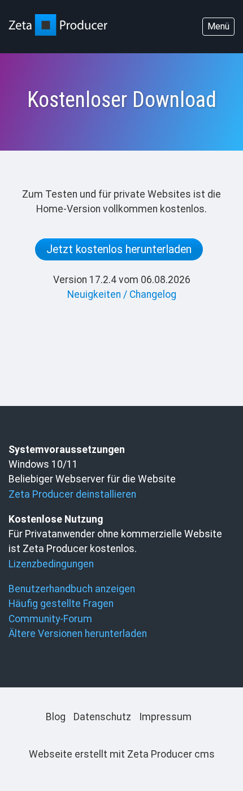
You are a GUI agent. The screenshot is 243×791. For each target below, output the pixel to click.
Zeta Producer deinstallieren (72, 494)
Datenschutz (102, 716)
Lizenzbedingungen (51, 564)
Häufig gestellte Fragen (61, 603)
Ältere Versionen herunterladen (77, 633)
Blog (56, 716)
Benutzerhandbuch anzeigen (71, 589)
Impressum (165, 716)
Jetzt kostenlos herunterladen (119, 249)
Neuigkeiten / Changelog (121, 294)
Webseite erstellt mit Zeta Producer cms (122, 754)
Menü (218, 26)
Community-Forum (50, 619)
